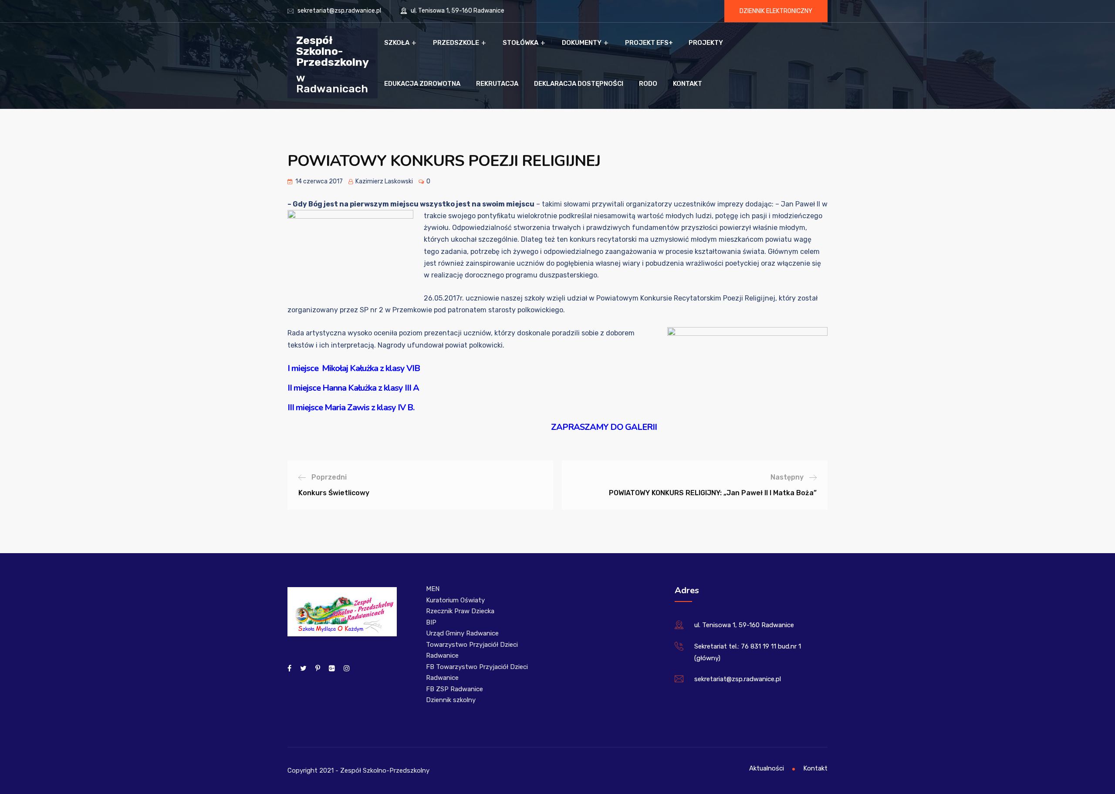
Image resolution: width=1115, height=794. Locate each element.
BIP (431, 622)
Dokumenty (581, 43)
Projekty (706, 43)
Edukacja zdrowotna (422, 84)
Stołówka (520, 43)
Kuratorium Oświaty (455, 600)
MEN (432, 589)
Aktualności (766, 768)
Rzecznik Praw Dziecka (460, 611)
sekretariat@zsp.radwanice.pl (339, 10)
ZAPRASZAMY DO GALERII (604, 427)
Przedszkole (456, 43)
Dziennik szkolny (451, 700)
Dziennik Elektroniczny (776, 11)
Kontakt (687, 84)
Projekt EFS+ (649, 43)
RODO (648, 84)
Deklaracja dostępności (578, 84)
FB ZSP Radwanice (454, 689)
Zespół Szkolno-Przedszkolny (332, 51)
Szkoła (396, 43)
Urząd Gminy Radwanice (462, 633)
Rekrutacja (497, 84)
